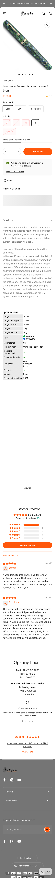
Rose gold (36, 109)
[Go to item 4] (29, 74)
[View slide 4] (32, 721)
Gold (8, 109)
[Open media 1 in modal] (47, 25)
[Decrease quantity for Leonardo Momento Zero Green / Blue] (6, 151)
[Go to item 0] (19, 74)
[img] (9, 563)
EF (7, 123)
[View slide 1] (22, 721)
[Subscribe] (47, 829)
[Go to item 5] (32, 74)
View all (27, 488)
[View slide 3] (29, 721)
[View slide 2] (26, 721)
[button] (15, 525)
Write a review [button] (27, 545)
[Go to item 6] (36, 74)
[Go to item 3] (26, 74)
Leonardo (8, 80)
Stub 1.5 (9, 131)
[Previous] (4, 3)
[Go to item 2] (22, 74)
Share (9, 180)
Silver (20, 109)
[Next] (51, 3)
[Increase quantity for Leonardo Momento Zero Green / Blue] (18, 151)
